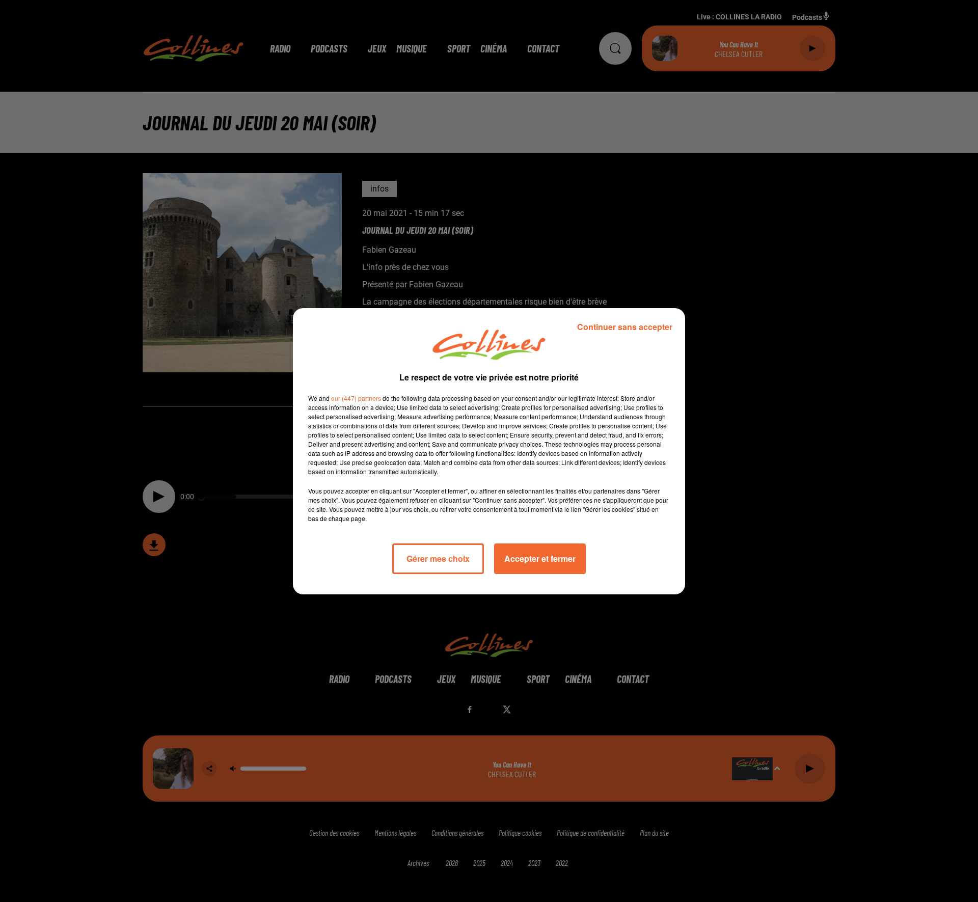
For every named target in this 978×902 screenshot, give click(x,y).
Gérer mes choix (438, 558)
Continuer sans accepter (624, 327)
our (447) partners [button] (356, 398)
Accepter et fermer (540, 558)
